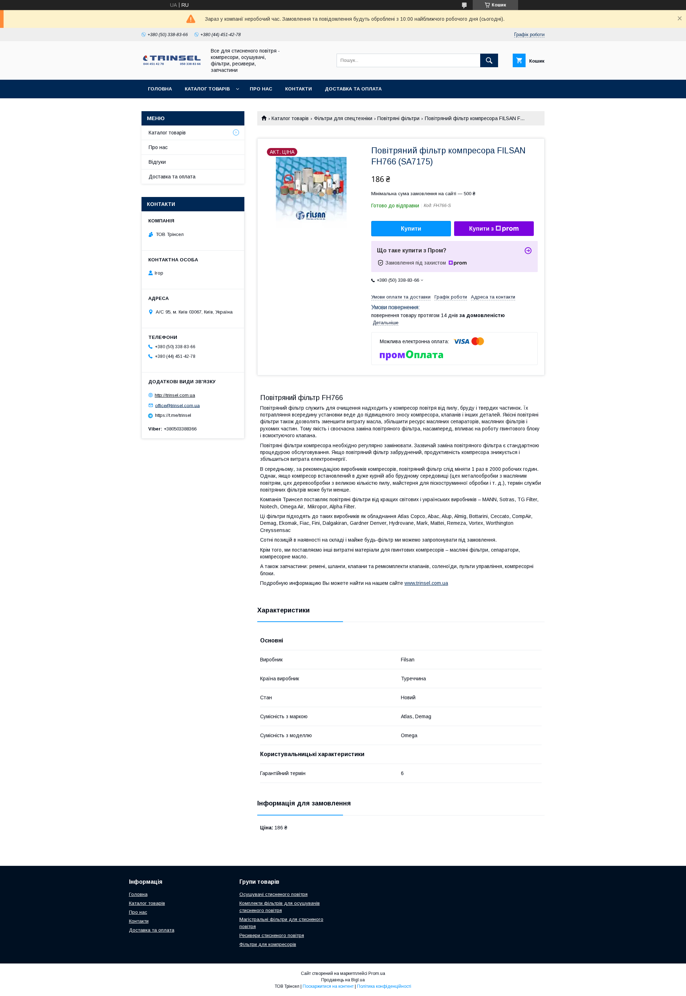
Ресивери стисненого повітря (271, 935)
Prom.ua (376, 973)
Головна (160, 89)
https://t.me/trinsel (173, 415)
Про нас (261, 89)
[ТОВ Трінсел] (171, 64)
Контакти (298, 89)
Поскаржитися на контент (328, 986)
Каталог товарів (207, 89)
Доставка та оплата (353, 89)
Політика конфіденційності (384, 986)
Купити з (481, 229)
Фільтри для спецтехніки (343, 118)
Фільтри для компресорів (267, 944)
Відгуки (157, 162)
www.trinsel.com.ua (426, 583)
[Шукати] (489, 60)
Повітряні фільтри (398, 118)
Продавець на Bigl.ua (343, 979)
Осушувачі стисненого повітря (273, 894)
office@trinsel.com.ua (177, 405)
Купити (411, 229)
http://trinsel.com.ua (175, 395)
